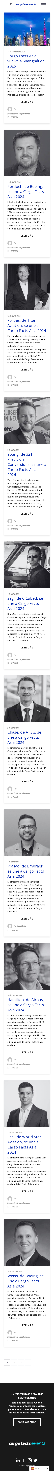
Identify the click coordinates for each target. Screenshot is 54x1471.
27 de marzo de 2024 (14, 1133)
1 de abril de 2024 (13, 862)
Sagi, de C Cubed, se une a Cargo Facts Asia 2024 (25, 603)
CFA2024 (14, 117)
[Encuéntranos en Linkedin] (18, 1460)
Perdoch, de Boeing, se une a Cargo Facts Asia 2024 (25, 191)
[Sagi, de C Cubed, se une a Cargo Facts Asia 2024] (27, 565)
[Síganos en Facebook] (24, 1460)
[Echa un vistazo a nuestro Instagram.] (30, 1460)
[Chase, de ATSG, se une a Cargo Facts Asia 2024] (27, 698)
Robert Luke (21, 926)
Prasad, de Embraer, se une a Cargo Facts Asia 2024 (25, 871)
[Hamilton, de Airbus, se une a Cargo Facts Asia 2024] (27, 966)
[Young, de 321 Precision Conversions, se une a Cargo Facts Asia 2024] (27, 420)
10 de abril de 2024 (13, 316)
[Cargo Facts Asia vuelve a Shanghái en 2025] (27, 29)
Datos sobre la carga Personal (18, 114)
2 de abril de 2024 (13, 728)
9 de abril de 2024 (13, 450)
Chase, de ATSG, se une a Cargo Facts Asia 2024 (24, 737)
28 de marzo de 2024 (14, 995)
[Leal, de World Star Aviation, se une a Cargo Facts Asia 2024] (27, 1103)
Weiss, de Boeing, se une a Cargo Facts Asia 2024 (25, 1281)
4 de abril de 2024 (13, 594)
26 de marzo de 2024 (14, 1272)
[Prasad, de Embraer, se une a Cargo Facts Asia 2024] (27, 832)
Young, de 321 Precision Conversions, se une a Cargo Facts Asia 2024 (26, 464)
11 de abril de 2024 (13, 182)
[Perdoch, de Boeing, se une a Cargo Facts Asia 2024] (27, 153)
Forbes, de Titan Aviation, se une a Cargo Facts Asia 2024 (26, 325)
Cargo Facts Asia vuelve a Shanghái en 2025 (26, 61)
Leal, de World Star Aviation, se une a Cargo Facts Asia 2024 (24, 1144)
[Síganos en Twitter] (35, 1460)
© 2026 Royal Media (27, 1466)
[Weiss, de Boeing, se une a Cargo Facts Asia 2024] (27, 1242)
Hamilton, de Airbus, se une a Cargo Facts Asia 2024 (25, 1004)
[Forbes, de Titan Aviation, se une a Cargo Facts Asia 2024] (27, 287)
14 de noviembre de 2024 (16, 52)
